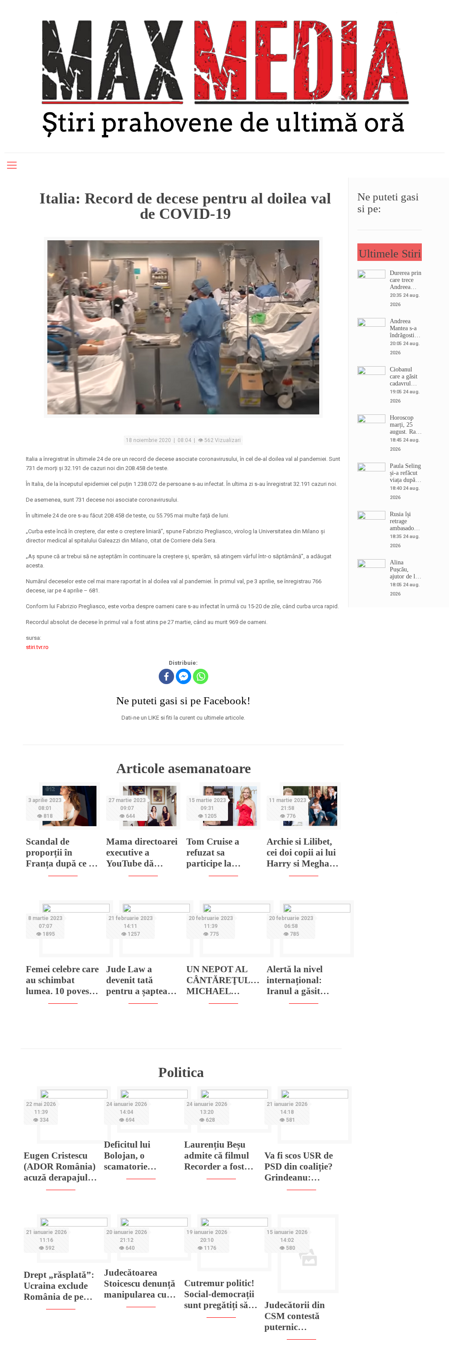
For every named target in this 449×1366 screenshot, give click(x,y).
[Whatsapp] (200, 676)
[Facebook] (166, 676)
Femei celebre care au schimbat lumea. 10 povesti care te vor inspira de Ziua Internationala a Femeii (62, 980)
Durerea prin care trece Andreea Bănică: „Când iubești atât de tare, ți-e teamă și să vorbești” (405, 280)
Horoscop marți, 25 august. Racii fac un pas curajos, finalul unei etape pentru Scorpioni (406, 424)
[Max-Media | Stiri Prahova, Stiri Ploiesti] (224, 75)
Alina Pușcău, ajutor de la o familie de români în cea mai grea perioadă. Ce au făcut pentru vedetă (405, 569)
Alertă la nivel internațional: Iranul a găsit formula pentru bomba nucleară (299, 980)
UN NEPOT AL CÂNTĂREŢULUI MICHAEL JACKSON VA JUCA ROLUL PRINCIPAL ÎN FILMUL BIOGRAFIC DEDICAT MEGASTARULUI (223, 980)
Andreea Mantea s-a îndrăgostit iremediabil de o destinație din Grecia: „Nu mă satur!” (404, 328)
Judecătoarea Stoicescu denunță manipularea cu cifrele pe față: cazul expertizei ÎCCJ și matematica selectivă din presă (140, 1283)
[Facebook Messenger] (183, 676)
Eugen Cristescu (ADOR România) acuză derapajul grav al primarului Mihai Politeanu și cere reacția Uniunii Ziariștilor (60, 1166)
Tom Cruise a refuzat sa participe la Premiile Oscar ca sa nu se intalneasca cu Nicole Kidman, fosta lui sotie (221, 852)
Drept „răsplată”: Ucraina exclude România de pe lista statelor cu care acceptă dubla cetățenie (59, 1286)
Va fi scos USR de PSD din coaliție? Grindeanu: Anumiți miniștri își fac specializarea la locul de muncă (298, 1166)
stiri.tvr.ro (37, 647)
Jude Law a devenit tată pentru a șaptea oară (136, 980)
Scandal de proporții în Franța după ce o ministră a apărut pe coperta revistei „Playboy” (62, 852)
